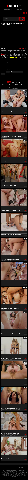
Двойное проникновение (17, 71)
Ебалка (2, 74)
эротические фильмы (6, 59)
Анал (8, 71)
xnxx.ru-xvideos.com (9, 467)
